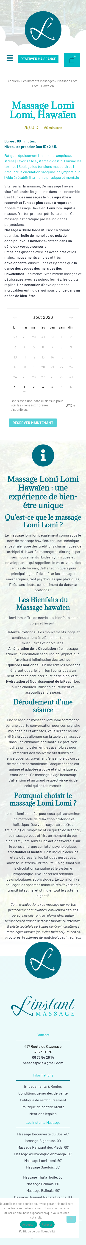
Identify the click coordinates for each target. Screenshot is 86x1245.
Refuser (47, 1224)
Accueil (13, 81)
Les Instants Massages (38, 81)
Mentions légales (43, 1113)
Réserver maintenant (33, 422)
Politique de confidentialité (37, 1231)
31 (15, 387)
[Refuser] (71, 1219)
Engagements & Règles (43, 1086)
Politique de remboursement (43, 1100)
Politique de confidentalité (43, 1107)
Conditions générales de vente (43, 1093)
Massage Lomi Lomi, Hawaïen (43, 110)
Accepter (28, 1224)
